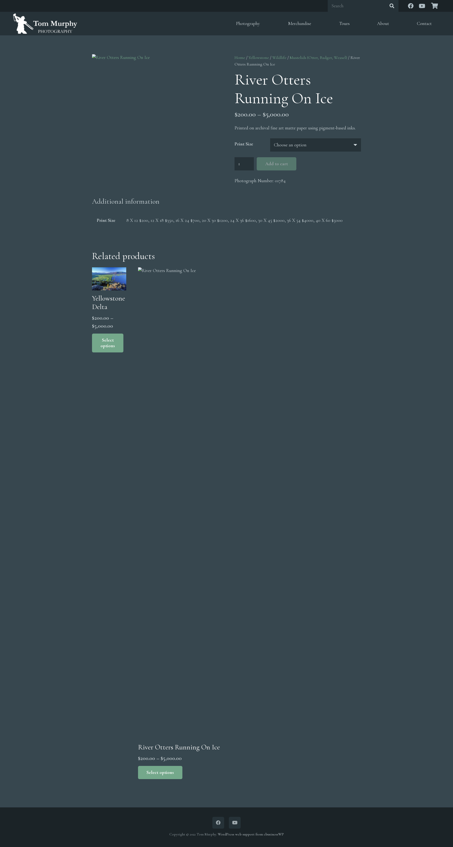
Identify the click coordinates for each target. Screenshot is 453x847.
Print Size (244, 144)
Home (240, 57)
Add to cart (276, 164)
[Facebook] (410, 6)
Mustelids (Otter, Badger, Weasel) (318, 57)
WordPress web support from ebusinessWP (251, 834)
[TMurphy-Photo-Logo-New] (45, 23)
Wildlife (279, 57)
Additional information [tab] (125, 201)
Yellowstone (258, 57)
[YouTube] (422, 6)
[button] (263, 24)
